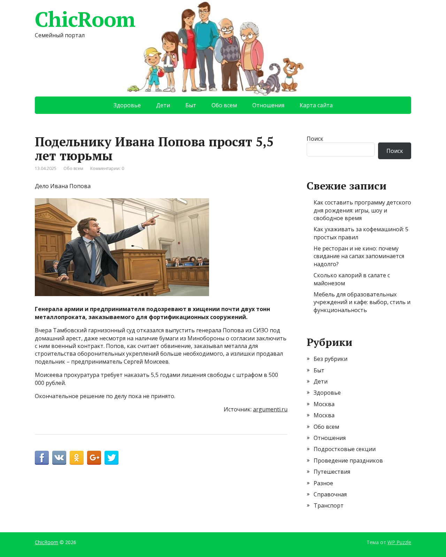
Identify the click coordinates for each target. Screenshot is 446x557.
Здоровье (127, 105)
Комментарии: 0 (107, 168)
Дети (163, 105)
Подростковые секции (345, 449)
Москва (324, 404)
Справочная (330, 494)
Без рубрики (330, 359)
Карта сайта (316, 105)
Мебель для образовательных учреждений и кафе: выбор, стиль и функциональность (362, 302)
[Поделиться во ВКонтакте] (59, 458)
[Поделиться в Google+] (94, 458)
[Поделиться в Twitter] (111, 458)
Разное (323, 483)
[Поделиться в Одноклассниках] (77, 458)
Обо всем (224, 105)
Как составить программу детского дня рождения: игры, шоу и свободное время (362, 210)
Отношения (268, 105)
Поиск (315, 138)
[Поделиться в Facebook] (42, 458)
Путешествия (332, 471)
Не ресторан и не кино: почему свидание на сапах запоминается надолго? (359, 256)
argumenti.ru (270, 409)
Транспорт (329, 505)
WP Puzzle (399, 542)
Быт (190, 105)
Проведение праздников (348, 460)
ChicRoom (85, 19)
